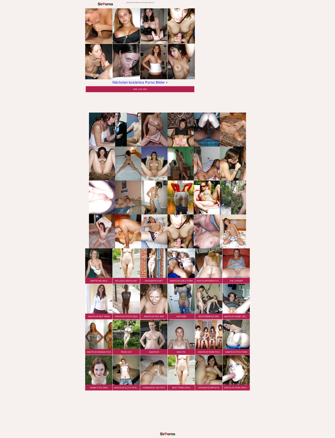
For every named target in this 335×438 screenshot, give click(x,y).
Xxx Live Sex (140, 89)
